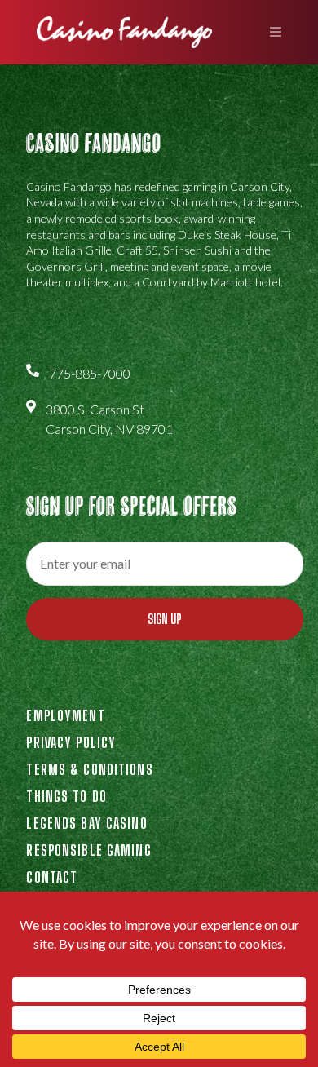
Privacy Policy (71, 742)
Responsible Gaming (88, 850)
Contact (51, 877)
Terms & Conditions (89, 769)
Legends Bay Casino (86, 823)
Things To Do (66, 796)
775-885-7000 (89, 373)
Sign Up (165, 618)
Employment (65, 715)
